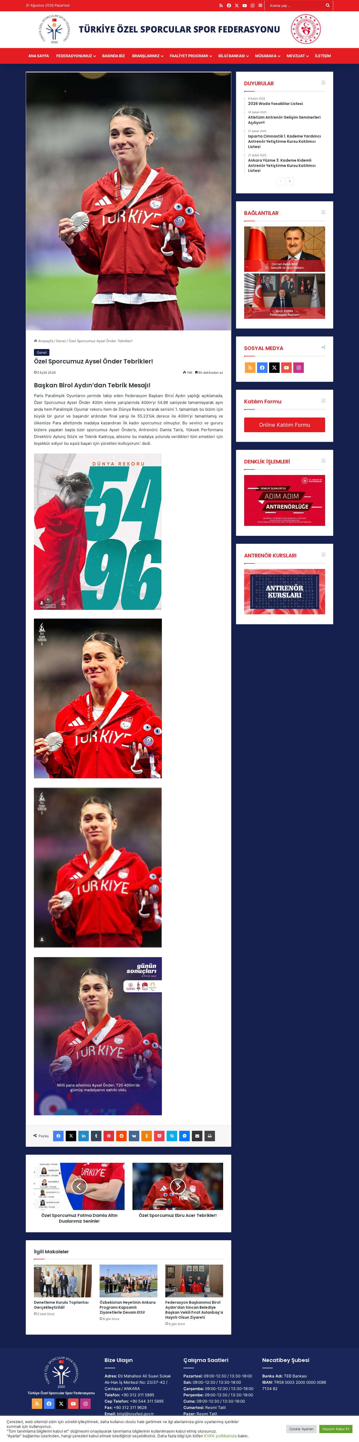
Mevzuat (296, 56)
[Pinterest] (109, 1136)
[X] (71, 1136)
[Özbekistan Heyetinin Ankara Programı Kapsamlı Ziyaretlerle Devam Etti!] (128, 1281)
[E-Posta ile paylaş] (197, 1136)
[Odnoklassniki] (146, 1136)
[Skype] (172, 1136)
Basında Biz (113, 56)
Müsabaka (265, 56)
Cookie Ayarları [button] (301, 1429)
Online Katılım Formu (284, 425)
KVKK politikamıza (220, 1436)
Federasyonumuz (74, 56)
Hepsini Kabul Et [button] (335, 1429)
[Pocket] (159, 1136)
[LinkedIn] (83, 1136)
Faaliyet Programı (189, 56)
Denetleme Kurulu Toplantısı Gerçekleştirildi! (61, 1305)
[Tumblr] (96, 1136)
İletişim (323, 56)
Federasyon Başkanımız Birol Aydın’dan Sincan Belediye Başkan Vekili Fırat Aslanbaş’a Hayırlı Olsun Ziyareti (194, 1310)
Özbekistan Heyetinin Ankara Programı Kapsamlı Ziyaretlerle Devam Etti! (128, 1307)
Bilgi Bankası (231, 56)
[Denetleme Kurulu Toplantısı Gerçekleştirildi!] (63, 1281)
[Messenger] (184, 1136)
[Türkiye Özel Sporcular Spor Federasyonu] (179, 30)
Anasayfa (45, 341)
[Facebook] (58, 1136)
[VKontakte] (134, 1136)
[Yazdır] (209, 1136)
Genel (61, 341)
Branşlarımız (146, 56)
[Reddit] (121, 1136)
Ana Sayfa (38, 56)
